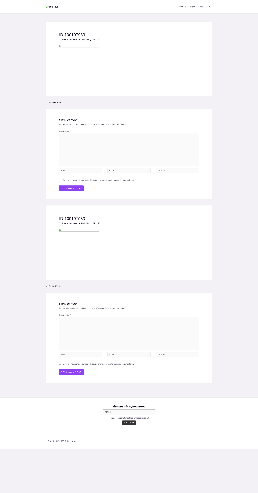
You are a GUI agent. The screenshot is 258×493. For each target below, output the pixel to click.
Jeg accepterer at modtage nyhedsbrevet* (128, 418)
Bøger (192, 7)
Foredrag (182, 7)
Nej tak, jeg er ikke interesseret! (52, 486)
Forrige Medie (53, 102)
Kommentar (65, 131)
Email (7, 477)
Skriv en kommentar (68, 39)
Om (208, 7)
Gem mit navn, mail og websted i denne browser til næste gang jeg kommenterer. (98, 180)
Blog (201, 7)
